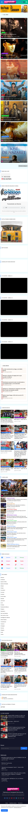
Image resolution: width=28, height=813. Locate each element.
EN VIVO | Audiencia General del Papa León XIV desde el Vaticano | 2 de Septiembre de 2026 (7, 436)
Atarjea (2, 585)
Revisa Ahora (17, 807)
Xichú (2, 632)
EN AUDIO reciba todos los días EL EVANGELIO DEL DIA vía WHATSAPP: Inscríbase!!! (13, 758)
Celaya (2, 588)
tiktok (22, 564)
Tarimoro (2, 623)
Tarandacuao (3, 621)
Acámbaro (3, 579)
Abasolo (2, 577)
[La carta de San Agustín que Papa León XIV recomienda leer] (3, 511)
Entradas (5, 697)
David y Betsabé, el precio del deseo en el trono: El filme (20, 686)
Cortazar (2, 594)
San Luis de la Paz (4, 615)
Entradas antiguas (23, 165)
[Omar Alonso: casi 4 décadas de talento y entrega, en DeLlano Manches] (3, 505)
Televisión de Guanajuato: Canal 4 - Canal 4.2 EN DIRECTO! (12, 768)
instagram (8, 561)
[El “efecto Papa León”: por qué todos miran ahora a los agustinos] (3, 533)
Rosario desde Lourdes (6, 451)
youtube (22, 561)
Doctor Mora (3, 596)
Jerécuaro (3, 600)
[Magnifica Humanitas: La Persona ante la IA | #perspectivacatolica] (3, 522)
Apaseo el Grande (4, 583)
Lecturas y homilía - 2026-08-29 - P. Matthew (7, 469)
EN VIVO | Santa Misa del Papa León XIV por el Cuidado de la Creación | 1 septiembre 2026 (20, 436)
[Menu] (2, 2)
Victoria (2, 628)
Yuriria (2, 634)
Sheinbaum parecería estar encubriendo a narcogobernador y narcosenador (14, 382)
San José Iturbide (4, 613)
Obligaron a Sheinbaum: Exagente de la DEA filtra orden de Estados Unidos (14, 389)
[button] (23, 2)
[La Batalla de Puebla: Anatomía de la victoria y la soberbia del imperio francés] (3, 500)
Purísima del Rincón (5, 607)
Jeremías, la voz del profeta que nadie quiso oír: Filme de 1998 (6, 686)
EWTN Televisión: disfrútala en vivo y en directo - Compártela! (12, 779)
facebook (8, 557)
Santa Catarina (3, 619)
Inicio (7, 803)
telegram (8, 568)
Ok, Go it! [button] (4, 810)
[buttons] (5, 798)
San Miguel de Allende (5, 617)
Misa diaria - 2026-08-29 (20, 468)
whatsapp (22, 557)
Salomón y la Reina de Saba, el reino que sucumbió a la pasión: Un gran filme (7, 670)
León (2, 602)
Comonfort (3, 590)
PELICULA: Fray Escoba (6, 763)
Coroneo (2, 592)
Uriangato (3, 625)
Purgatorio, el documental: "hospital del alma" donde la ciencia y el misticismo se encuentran (7, 653)
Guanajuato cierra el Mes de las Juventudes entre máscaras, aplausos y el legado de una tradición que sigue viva (20, 453)
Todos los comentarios (8, 698)
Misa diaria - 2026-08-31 (20, 419)
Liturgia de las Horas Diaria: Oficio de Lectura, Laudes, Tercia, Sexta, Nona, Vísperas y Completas (13, 773)
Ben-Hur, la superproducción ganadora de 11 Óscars (19, 653)
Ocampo (2, 604)
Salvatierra (3, 611)
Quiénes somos (13, 803)
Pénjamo (2, 609)
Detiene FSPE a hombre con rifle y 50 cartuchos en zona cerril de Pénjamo (7, 421)
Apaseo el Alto (4, 581)
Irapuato (2, 598)
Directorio (20, 803)
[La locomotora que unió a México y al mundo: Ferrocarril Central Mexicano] (3, 546)
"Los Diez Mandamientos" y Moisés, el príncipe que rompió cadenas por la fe (20, 670)
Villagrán (2, 630)
